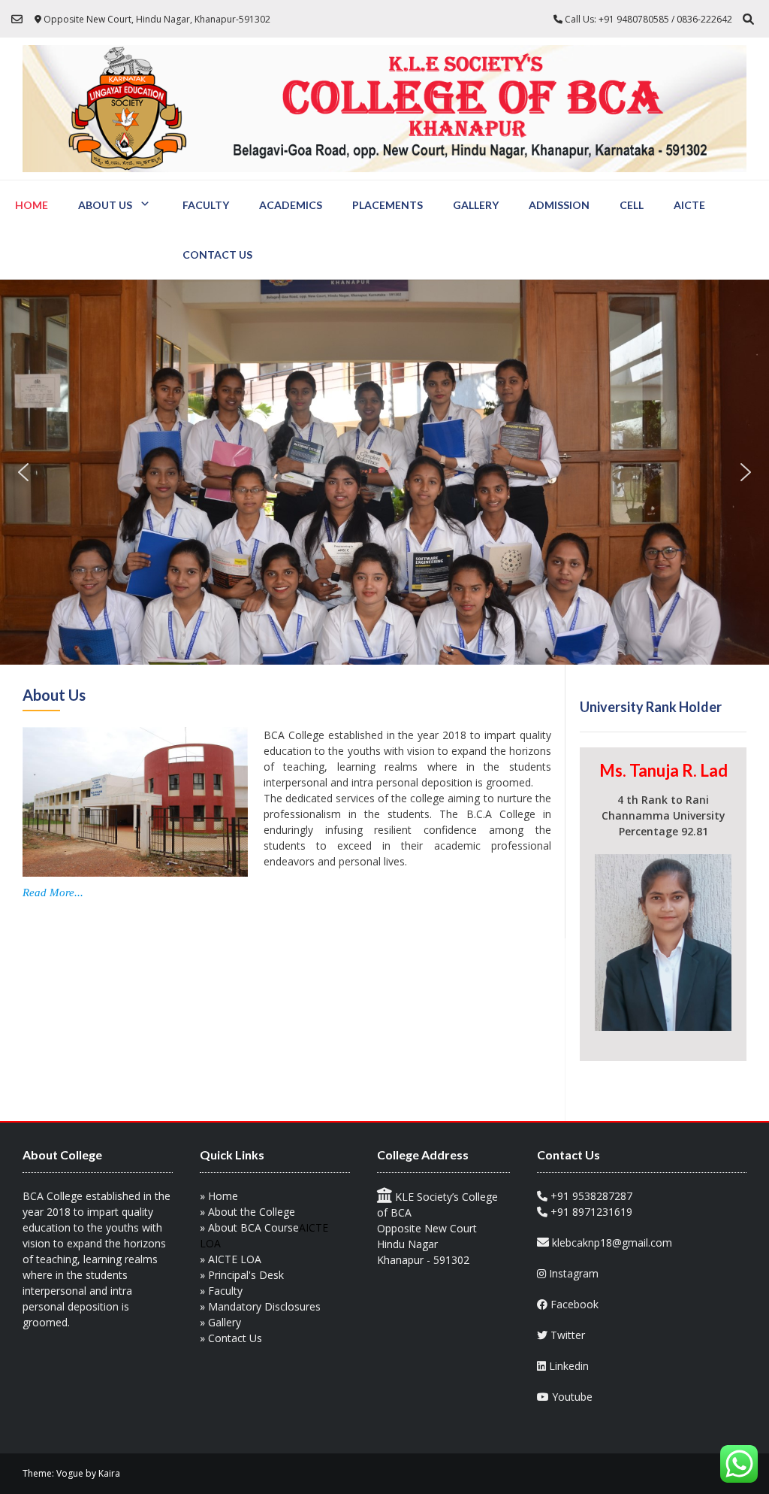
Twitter (567, 1335)
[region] (384, 472)
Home (31, 204)
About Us (105, 204)
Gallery (476, 204)
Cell (632, 204)
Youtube (572, 1396)
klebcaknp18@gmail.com (612, 1242)
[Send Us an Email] (17, 19)
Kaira (109, 1473)
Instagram (574, 1273)
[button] (23, 472)
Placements (387, 204)
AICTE (689, 204)
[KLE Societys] (384, 108)
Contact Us (217, 254)
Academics (290, 204)
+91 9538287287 (591, 1196)
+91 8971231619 (591, 1212)
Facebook (574, 1304)
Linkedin (569, 1366)
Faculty (205, 204)
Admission (559, 204)
